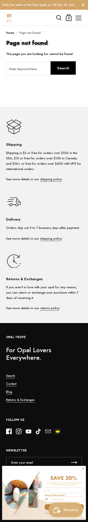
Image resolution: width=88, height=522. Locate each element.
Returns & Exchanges (20, 400)
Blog (9, 392)
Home (10, 33)
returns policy (49, 308)
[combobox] (49, 499)
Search (63, 68)
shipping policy (51, 179)
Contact (11, 384)
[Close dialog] (83, 468)
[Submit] (74, 462)
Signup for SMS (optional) (55, 495)
